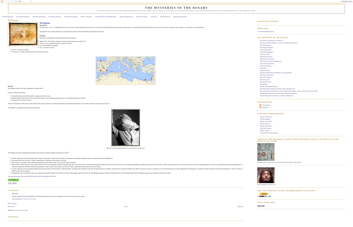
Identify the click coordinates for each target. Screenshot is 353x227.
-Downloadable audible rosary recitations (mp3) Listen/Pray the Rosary (278, 93)
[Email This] (9, 183)
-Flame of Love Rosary (266, 66)
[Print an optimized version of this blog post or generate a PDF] (13, 181)
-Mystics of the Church (266, 117)
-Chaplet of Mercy (264, 130)
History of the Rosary (86, 16)
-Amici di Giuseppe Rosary (267, 63)
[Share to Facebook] (14, 183)
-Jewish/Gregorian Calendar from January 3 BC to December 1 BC (277, 89)
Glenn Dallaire (266, 105)
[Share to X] (12, 183)
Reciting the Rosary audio (180, 16)
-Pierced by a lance (265, 79)
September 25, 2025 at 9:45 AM (24, 199)
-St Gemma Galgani (265, 119)
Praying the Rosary (165, 16)
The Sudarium (13, 20)
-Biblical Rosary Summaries (267, 59)
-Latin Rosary (263, 68)
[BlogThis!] (10, 183)
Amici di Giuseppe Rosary (126, 16)
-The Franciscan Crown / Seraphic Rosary (270, 61)
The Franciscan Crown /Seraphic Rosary (105, 16)
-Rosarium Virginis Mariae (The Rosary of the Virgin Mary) (276, 73)
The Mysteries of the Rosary (176, 7)
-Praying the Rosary (265, 70)
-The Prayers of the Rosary (267, 75)
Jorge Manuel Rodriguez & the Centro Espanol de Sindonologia (128, 148)
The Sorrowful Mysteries (39, 16)
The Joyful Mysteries (7, 16)
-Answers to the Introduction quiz (268, 86)
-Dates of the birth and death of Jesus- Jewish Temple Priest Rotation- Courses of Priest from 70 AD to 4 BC (289, 91)
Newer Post (11, 206)
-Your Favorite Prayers (265, 128)
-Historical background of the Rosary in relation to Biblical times (277, 96)
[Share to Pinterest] (16, 183)
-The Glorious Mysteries (266, 56)
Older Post (240, 206)
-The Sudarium (263, 84)
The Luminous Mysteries (22, 16)
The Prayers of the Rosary (71, 16)
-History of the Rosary (265, 77)
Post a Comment (12, 203)
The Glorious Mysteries (55, 16)
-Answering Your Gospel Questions (269, 133)
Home (125, 206)
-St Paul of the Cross (265, 124)
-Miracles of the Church (266, 121)
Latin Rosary (154, 16)
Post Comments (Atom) (21, 210)
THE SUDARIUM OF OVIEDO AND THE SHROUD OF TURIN (38, 176)
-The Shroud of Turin (265, 82)
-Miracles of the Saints (266, 126)
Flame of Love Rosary (142, 16)
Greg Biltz (265, 107)
